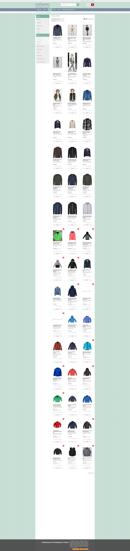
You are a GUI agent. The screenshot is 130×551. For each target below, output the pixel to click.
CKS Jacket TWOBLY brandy (56, 352)
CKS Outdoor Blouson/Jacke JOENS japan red (72, 378)
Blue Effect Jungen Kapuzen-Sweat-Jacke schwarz (72, 160)
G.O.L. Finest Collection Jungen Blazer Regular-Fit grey (72, 74)
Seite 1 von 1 (91, 18)
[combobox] (57, 19)
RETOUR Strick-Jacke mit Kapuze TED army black (72, 270)
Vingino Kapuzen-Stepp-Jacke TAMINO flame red (72, 243)
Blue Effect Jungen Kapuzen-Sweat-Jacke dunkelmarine (72, 187)
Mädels (45, 9)
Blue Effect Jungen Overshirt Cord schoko (57, 160)
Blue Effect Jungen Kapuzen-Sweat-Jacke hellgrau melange (87, 216)
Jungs (50, 9)
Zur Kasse (82, 0)
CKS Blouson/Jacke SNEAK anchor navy (71, 431)
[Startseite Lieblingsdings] (42, 4)
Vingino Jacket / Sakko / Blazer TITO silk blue (57, 74)
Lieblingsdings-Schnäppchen (68, 9)
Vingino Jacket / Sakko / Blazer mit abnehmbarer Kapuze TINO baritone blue (87, 39)
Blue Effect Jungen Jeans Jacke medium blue (87, 103)
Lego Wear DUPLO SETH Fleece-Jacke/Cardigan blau (87, 352)
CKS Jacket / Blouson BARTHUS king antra (56, 458)
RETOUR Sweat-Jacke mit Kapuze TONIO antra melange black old (87, 243)
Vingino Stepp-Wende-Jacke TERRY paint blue (72, 325)
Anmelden (92, 0)
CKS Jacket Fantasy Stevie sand (87, 458)
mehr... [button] (57, 47)
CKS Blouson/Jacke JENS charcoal (72, 405)
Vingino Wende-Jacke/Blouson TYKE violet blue (87, 325)
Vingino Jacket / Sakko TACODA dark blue (57, 132)
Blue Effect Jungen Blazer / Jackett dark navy (57, 38)
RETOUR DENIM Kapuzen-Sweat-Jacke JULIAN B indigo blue (72, 299)
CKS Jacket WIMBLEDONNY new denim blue (57, 299)
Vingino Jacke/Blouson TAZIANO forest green (57, 405)
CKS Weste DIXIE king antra (71, 458)
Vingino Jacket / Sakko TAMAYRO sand (72, 132)
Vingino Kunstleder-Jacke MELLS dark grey (87, 431)
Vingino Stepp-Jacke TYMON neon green (57, 243)
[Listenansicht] (84, 19)
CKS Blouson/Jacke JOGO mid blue (87, 405)
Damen (59, 9)
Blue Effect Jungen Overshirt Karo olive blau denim (57, 103)
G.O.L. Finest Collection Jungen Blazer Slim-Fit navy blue (87, 74)
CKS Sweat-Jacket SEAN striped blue (87, 299)
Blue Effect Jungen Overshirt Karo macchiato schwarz (87, 132)
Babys (54, 9)
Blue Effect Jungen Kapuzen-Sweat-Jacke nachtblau (57, 216)
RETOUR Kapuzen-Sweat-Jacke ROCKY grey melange (57, 270)
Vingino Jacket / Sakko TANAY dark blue (87, 160)
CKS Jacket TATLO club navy (86, 270)
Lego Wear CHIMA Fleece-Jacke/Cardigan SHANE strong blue (57, 378)
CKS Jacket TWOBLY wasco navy (71, 352)
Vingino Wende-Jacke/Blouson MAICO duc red (57, 431)
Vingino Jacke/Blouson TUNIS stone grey (87, 378)
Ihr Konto (87, 0)
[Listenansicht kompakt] (87, 19)
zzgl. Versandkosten (59, 110)
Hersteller (39, 9)
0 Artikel (88, 4)
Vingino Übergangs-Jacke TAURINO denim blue (57, 325)
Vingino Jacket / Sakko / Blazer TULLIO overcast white (72, 38)
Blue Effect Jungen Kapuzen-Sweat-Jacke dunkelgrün (57, 187)
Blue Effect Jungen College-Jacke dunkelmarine (72, 103)
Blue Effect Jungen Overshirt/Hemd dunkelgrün (86, 187)
